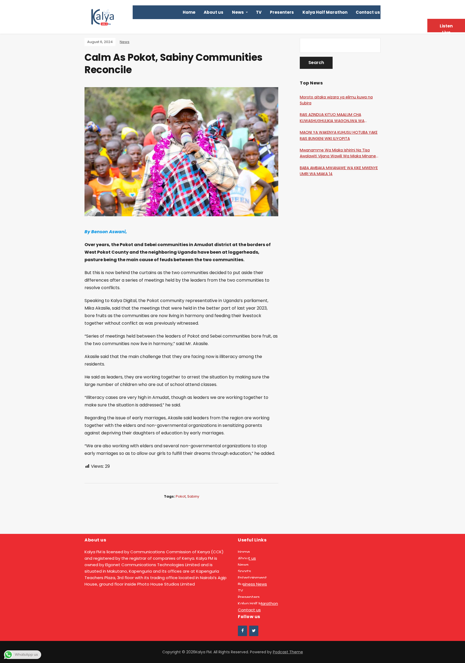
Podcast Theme (288, 652)
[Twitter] (253, 631)
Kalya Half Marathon (324, 12)
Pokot (181, 496)
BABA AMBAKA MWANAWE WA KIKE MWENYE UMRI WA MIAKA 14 (339, 170)
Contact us (368, 12)
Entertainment (252, 577)
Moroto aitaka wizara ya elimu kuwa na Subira (336, 100)
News (238, 12)
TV (259, 12)
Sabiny (193, 496)
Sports (244, 571)
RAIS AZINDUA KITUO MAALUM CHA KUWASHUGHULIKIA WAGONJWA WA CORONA (332, 118)
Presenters (282, 12)
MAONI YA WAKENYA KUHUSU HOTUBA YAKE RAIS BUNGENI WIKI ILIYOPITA (339, 135)
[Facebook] (242, 631)
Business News (252, 584)
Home (189, 12)
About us (213, 12)
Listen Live (446, 27)
